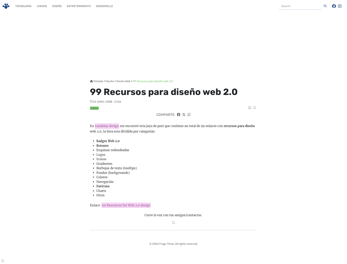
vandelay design (107, 126)
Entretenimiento (79, 6)
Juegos (42, 6)
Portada (98, 81)
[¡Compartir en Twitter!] (184, 115)
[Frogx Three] (5, 6)
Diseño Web (123, 81)
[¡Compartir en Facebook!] (178, 115)
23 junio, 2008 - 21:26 (107, 101)
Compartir (254, 108)
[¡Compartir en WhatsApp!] (189, 115)
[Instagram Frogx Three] (340, 6)
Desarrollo (104, 6)
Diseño (57, 6)
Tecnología (23, 6)
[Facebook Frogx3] (334, 6)
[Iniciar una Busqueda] (325, 6)
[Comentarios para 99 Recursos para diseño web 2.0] (249, 107)
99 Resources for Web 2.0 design (126, 205)
